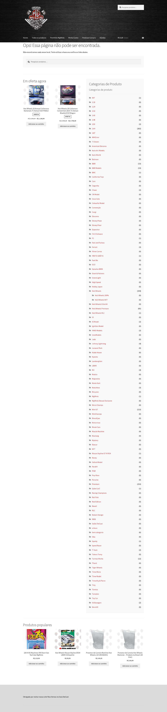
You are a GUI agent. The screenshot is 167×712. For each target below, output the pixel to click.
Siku (93, 537)
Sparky (94, 541)
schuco (94, 528)
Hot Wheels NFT (101, 300)
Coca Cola (96, 199)
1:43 (93, 115)
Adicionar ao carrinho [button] (36, 124)
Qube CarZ (96, 488)
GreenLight (96, 278)
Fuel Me (95, 260)
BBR (93, 163)
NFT (93, 449)
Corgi (94, 212)
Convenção (96, 207)
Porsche (95, 480)
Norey (94, 458)
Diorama (95, 216)
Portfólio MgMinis (57, 38)
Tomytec (95, 594)
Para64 (94, 466)
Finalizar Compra (89, 38)
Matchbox (96, 387)
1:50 (93, 124)
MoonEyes (96, 418)
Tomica (95, 589)
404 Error (95, 137)
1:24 (93, 106)
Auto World (96, 155)
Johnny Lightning (99, 343)
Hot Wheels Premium (100, 308)
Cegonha (95, 186)
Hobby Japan (97, 286)
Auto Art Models (98, 150)
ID (93, 317)
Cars (93, 181)
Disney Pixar (96, 225)
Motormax (96, 423)
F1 (93, 238)
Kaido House (97, 352)
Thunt (94, 563)
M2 (93, 370)
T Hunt (94, 550)
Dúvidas (103, 38)
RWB (94, 519)
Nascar (94, 444)
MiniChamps (97, 414)
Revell (94, 506)
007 (93, 98)
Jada (94, 339)
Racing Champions (99, 493)
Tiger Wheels (97, 567)
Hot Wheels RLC (98, 313)
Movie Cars (96, 427)
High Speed (96, 282)
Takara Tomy (97, 554)
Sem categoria (97, 532)
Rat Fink (95, 497)
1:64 (93, 128)
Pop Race (95, 475)
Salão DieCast (97, 523)
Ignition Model (97, 326)
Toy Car (95, 598)
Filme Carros (97, 251)
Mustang (95, 436)
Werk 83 (95, 607)
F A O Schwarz (97, 234)
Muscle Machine (98, 431)
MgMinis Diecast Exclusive (102, 401)
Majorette (96, 379)
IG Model (95, 322)
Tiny (93, 585)
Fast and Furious (98, 243)
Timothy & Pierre (98, 581)
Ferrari (94, 247)
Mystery (95, 440)
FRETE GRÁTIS (97, 256)
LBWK (94, 366)
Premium (95, 484)
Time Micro (96, 572)
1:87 (93, 133)
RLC (93, 510)
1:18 (93, 102)
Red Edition (96, 502)
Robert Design (97, 515)
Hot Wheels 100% (102, 295)
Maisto (94, 374)
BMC (94, 172)
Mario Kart (96, 383)
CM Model (96, 194)
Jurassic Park (97, 348)
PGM (94, 471)
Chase (94, 190)
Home (25, 38)
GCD (93, 264)
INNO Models (97, 330)
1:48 (93, 120)
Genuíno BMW (97, 269)
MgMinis (95, 396)
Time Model (96, 576)
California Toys (98, 177)
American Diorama (99, 146)
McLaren (95, 392)
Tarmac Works (97, 559)
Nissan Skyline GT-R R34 (101, 453)
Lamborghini (97, 361)
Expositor (96, 229)
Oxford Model (97, 462)
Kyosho (95, 357)
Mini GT (95, 409)
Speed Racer (96, 545)
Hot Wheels (96, 291)
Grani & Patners (98, 273)
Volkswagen (96, 603)
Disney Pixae (97, 221)
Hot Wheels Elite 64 (99, 304)
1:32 (93, 111)
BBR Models (96, 168)
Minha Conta (73, 38)
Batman (95, 159)
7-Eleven (95, 142)
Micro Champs (97, 405)
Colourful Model (98, 203)
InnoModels (96, 335)
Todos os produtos (39, 38)
